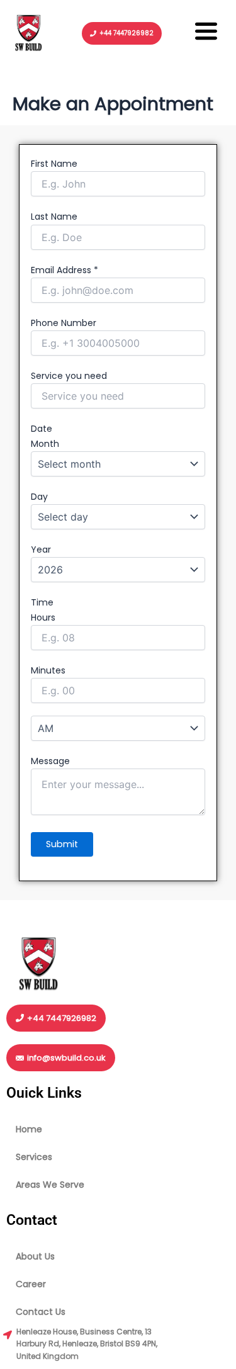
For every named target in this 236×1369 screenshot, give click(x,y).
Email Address (64, 270)
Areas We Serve (50, 1184)
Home (29, 1129)
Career (31, 1284)
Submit (62, 844)
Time (42, 602)
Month (45, 443)
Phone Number (63, 323)
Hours (43, 617)
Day (39, 496)
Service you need (69, 375)
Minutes (48, 670)
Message (50, 761)
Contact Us (40, 1311)
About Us (35, 1256)
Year (41, 549)
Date (41, 428)
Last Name (54, 216)
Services (34, 1157)
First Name (54, 163)
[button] (206, 33)
